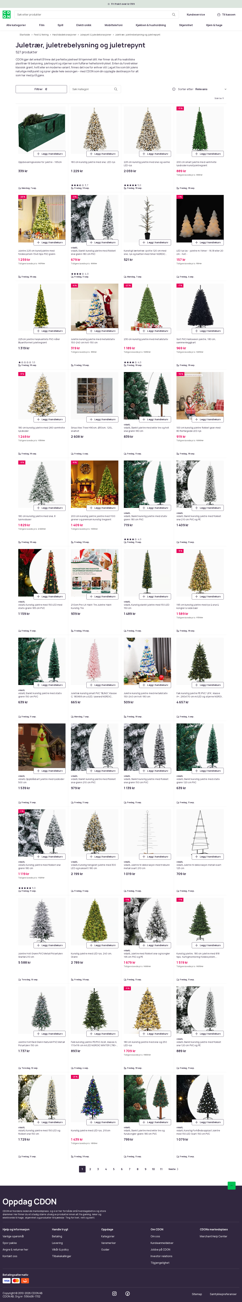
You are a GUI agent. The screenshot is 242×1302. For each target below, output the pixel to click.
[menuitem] (16, 25)
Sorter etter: (186, 89)
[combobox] (96, 14)
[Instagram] (114, 1294)
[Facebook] (127, 1294)
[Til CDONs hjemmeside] (7, 14)
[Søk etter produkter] (174, 14)
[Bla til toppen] (232, 1186)
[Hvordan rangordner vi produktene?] (174, 89)
